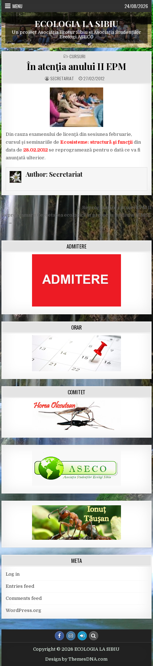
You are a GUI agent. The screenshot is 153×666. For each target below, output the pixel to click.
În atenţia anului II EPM (76, 66)
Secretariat (62, 78)
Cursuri (77, 56)
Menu (17, 6)
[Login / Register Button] (82, 635)
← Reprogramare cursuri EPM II (114, 207)
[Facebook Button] (59, 635)
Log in (13, 574)
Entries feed (20, 586)
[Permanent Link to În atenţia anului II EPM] (76, 107)
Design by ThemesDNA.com (76, 659)
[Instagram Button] (70, 635)
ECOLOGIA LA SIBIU (76, 23)
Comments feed (24, 598)
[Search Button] (93, 635)
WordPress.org (23, 610)
